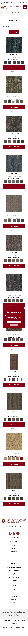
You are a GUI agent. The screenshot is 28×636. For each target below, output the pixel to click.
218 (16, 514)
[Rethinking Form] (18, 141)
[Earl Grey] (18, 62)
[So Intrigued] (14, 243)
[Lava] (13, 181)
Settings (14, 324)
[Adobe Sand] (14, 441)
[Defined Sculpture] (10, 141)
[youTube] (18, 533)
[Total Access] (22, 220)
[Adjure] (22, 418)
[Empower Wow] (17, 260)
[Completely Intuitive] (13, 260)
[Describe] (13, 418)
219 (19, 514)
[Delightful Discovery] (14, 84)
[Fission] (17, 181)
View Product (14, 67)
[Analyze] (9, 418)
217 (13, 514)
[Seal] (22, 181)
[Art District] (13, 339)
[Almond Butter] (13, 458)
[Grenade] (9, 181)
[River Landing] (9, 339)
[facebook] (10, 533)
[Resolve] (14, 401)
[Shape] (14, 163)
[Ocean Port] (10, 62)
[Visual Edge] (14, 124)
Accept (10, 322)
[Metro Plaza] (17, 339)
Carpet (10, 12)
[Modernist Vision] (13, 101)
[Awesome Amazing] (17, 101)
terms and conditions (12, 317)
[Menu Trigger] (25, 7)
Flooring (6, 12)
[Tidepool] (14, 44)
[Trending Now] (14, 203)
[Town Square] (22, 339)
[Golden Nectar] (9, 458)
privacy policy (16, 315)
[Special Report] (10, 220)
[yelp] (14, 533)
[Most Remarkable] (9, 101)
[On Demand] (18, 220)
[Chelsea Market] (5, 339)
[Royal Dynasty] (22, 458)
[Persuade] (17, 418)
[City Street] (22, 62)
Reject (17, 322)
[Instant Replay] (14, 220)
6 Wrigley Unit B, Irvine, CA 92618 (14, 526)
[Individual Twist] (14, 141)
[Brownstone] (14, 62)
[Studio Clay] (17, 458)
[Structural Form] (22, 141)
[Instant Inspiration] (22, 260)
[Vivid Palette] (22, 101)
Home (2, 12)
